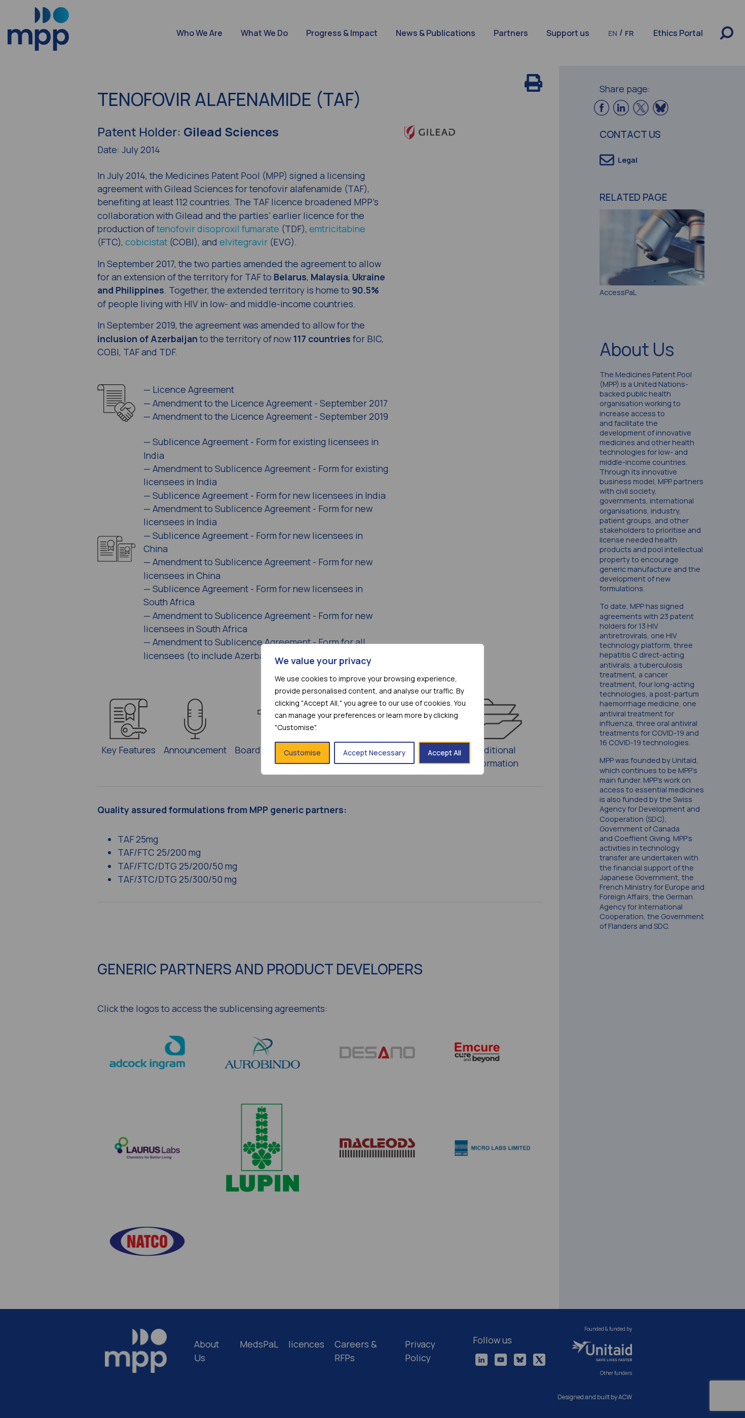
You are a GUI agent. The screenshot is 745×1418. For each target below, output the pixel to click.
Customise (302, 752)
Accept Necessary (374, 752)
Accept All (444, 752)
